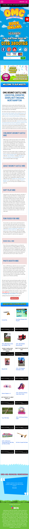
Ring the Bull (4, 369)
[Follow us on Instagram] (25, 49)
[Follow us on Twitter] (20, 49)
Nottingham (17, 97)
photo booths (16, 114)
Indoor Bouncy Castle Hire (14, 520)
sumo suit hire (14, 122)
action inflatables (11, 155)
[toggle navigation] (26, 2)
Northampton (14, 100)
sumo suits (6, 114)
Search (23, 58)
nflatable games (20, 113)
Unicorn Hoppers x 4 (6, 393)
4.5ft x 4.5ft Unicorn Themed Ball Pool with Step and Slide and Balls (8, 442)
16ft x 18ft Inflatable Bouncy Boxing (20, 344)
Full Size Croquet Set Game (22, 442)
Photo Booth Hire (11, 260)
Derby (7, 97)
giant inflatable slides (12, 113)
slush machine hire (13, 229)
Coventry (19, 95)
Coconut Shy (4, 320)
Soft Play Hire (9, 190)
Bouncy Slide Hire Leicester (12, 516)
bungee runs (14, 178)
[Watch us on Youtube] (14, 49)
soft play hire (17, 124)
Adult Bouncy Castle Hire (14, 165)
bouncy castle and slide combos (10, 154)
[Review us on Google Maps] (9, 49)
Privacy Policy (18, 525)
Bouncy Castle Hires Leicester (14, 511)
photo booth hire (7, 122)
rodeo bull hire (20, 121)
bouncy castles (5, 113)
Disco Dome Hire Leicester (12, 518)
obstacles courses (11, 157)
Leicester (9, 95)
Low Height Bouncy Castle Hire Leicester (13, 524)
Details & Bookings (5, 329)
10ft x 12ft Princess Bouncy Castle (22, 418)
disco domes (12, 124)
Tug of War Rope (5, 417)
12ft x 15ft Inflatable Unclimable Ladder (20, 369)
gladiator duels (18, 157)
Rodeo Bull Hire (8, 241)
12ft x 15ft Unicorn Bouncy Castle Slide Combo (21, 393)
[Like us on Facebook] (3, 49)
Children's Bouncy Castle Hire (14, 134)
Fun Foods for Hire (11, 218)
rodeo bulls (11, 114)
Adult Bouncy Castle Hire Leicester (10, 510)
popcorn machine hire (13, 228)
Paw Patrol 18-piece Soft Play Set (21, 320)
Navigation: (21, 1)
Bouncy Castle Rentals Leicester (16, 513)
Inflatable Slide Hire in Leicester (18, 521)
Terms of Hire (17, 527)
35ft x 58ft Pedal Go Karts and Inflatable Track (7, 344)
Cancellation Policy (12, 517)
